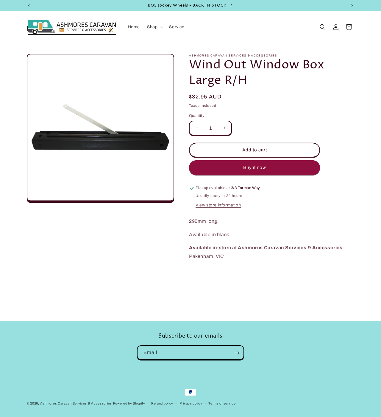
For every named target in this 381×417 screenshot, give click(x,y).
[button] (154, 27)
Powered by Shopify (129, 403)
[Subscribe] (236, 353)
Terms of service (221, 403)
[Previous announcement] (28, 5)
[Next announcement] (352, 5)
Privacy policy (190, 403)
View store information (218, 205)
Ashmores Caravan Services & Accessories (76, 403)
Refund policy (162, 403)
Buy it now (254, 167)
